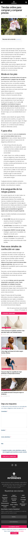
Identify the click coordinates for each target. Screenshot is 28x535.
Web (2, 443)
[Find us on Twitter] (16, 465)
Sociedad (23, 497)
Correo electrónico (6, 437)
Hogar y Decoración (14, 496)
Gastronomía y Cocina (5, 506)
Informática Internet (14, 499)
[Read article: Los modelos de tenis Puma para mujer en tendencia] (14, 384)
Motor (14, 506)
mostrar (18, 39)
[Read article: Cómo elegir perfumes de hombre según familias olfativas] (14, 343)
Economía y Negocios (5, 498)
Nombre (3, 430)
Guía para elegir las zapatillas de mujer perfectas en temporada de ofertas (11, 372)
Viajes (23, 501)
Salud (23, 495)
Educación (4, 501)
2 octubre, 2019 (4, 16)
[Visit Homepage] (14, 2)
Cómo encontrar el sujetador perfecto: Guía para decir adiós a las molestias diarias (12, 331)
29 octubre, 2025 (5, 375)
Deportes (5, 495)
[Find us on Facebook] (12, 465)
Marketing (14, 502)
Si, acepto (14, 533)
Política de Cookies (19, 531)
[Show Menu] (2, 2)
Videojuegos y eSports (23, 504)
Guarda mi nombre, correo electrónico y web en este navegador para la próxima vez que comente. (15, 451)
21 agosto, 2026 (5, 334)
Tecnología (23, 499)
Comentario (4, 411)
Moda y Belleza (6, 327)
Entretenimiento (5, 503)
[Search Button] (26, 2)
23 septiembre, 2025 (6, 396)
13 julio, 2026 (4, 354)
